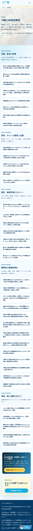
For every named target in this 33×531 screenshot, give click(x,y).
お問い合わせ (5, 512)
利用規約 (13, 512)
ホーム (3, 7)
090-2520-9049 (6, 509)
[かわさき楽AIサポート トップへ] (14, 2)
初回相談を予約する (16, 490)
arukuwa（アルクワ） (19, 522)
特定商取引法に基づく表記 (9, 514)
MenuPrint (9, 522)
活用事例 (13, 528)
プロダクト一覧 (16, 524)
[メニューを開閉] (29, 2)
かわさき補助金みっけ (8, 520)
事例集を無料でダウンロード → (14, 470)
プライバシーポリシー (23, 512)
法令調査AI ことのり (21, 520)
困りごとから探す (6, 528)
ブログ (18, 528)
